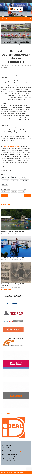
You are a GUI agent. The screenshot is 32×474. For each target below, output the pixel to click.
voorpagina (21, 191)
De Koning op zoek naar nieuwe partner (13, 257)
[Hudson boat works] (13, 312)
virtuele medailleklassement (11, 146)
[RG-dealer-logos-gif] (13, 329)
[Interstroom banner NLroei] (13, 341)
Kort (22, 65)
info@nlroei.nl (21, 451)
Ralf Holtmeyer (5, 191)
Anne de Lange (12, 233)
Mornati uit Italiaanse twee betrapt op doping (5, 195)
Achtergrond (16, 65)
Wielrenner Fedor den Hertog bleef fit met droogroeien (14, 284)
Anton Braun (10, 189)
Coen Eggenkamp (5, 67)
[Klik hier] (16, 395)
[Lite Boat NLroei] (13, 296)
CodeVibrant (28, 472)
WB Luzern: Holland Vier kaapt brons (12, 231)
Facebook (20, 132)
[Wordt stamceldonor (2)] (16, 364)
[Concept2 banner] (13, 304)
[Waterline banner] (13, 321)
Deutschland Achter (21, 189)
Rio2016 (14, 191)
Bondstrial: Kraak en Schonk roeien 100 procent (28, 195)
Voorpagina (27, 65)
